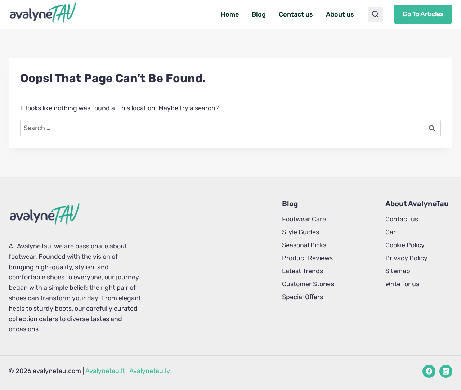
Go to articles (423, 14)
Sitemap (397, 271)
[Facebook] (428, 371)
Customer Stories (308, 284)
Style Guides (300, 232)
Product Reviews (307, 258)
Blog (259, 14)
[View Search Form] (375, 14)
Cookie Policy (405, 245)
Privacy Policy (406, 258)
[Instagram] (445, 371)
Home (230, 14)
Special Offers (302, 297)
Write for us (402, 284)
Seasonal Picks (304, 245)
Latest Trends (302, 271)
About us (340, 14)
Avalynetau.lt (105, 371)
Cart (391, 232)
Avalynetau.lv (149, 371)
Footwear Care (304, 219)
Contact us (296, 14)
